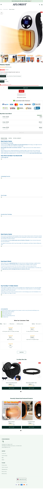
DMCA (3, 459)
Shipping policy (4, 469)
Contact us (4, 453)
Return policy (4, 471)
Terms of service (5, 467)
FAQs (3, 457)
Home (1, 9)
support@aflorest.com (6, 447)
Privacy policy (4, 465)
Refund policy (4, 473)
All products (5, 9)
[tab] (20, 391)
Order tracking (4, 455)
